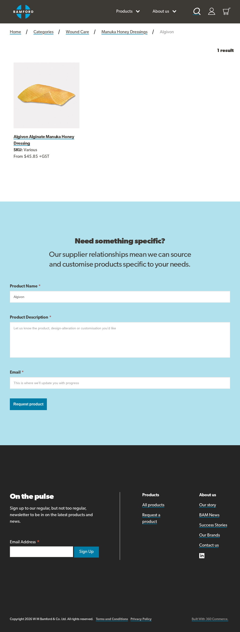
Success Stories (213, 525)
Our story (207, 505)
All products (153, 505)
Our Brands (209, 535)
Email (17, 373)
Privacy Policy (141, 619)
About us (161, 12)
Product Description (30, 318)
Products (124, 12)
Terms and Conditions (112, 619)
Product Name (25, 286)
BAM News (209, 515)
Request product (28, 404)
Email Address (25, 543)
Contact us (209, 546)
